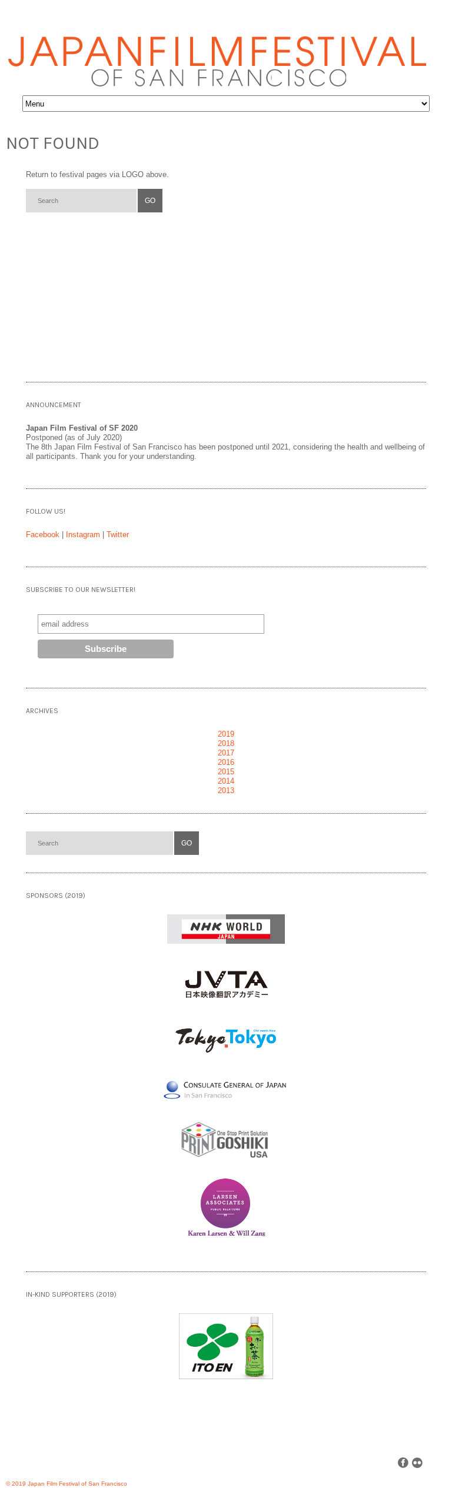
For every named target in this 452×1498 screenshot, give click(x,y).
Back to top (435, 1462)
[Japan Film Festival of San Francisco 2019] (218, 53)
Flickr (417, 1462)
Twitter (118, 534)
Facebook (42, 534)
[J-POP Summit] (153, 1479)
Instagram (83, 534)
